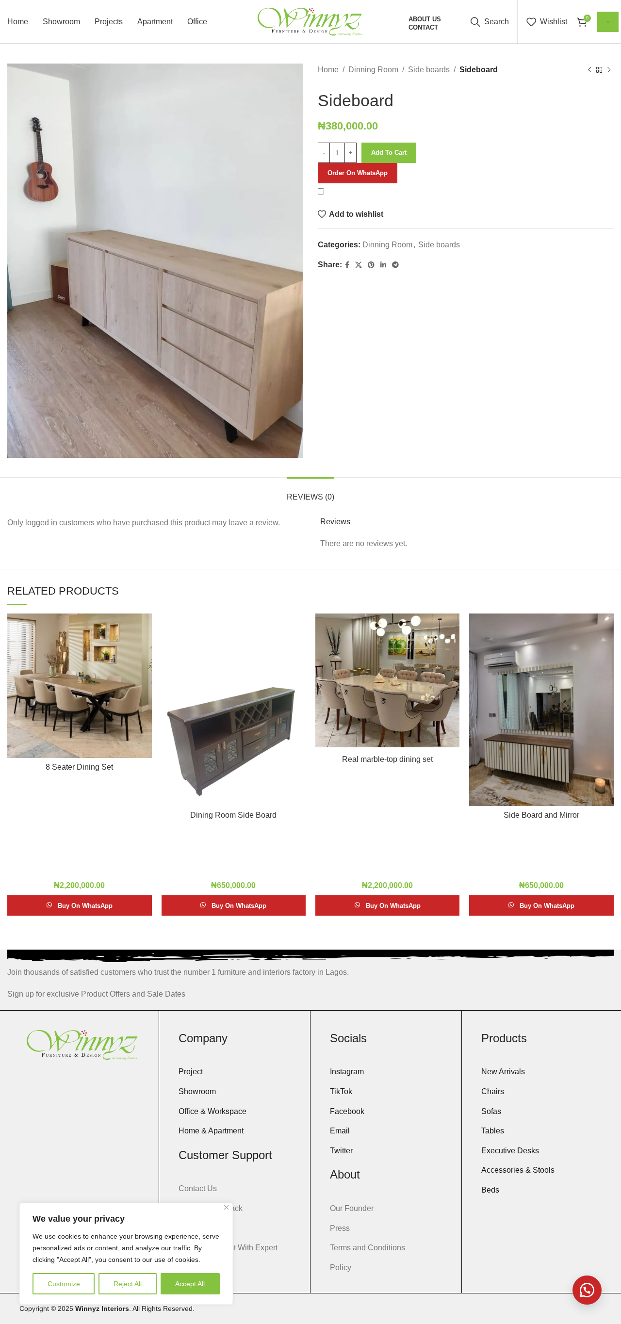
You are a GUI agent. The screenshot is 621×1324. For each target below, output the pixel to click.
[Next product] (609, 70)
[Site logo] (311, 21)
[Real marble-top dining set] (387, 682)
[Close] (226, 1207)
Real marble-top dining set (387, 759)
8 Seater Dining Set (79, 767)
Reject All (128, 1284)
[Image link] (83, 1044)
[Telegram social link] (395, 265)
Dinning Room (373, 69)
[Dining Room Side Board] (234, 710)
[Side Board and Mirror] (541, 710)
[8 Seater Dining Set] (79, 686)
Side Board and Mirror (541, 815)
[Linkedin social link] (383, 265)
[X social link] (358, 265)
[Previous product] (589, 70)
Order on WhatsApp (357, 173)
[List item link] (235, 1072)
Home (328, 69)
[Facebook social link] (347, 265)
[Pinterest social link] (371, 265)
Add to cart (389, 152)
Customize (64, 1284)
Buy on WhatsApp (85, 905)
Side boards (429, 69)
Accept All (190, 1284)
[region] (126, 1254)
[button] (357, 172)
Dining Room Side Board (233, 815)
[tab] (310, 492)
